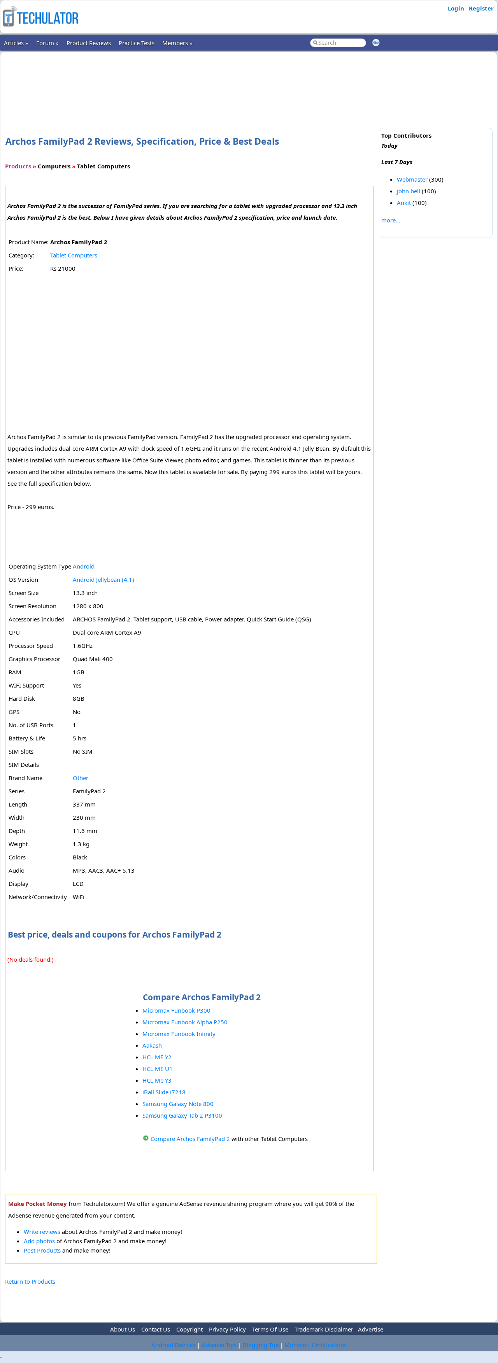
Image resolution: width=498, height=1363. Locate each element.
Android (84, 566)
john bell (408, 191)
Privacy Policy (227, 1329)
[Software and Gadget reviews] (40, 29)
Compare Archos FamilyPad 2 (190, 1139)
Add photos (39, 1241)
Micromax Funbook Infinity (179, 1034)
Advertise (370, 1329)
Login (456, 8)
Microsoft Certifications (315, 1345)
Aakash (152, 1045)
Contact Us (155, 1329)
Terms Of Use (270, 1329)
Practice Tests (136, 43)
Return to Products (30, 1281)
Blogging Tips (261, 1345)
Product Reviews (89, 43)
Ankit (404, 202)
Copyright (189, 1329)
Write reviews (42, 1231)
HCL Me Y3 (157, 1080)
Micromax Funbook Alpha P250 (185, 1022)
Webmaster (412, 179)
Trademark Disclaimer (324, 1329)
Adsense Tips (219, 1345)
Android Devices (173, 1345)
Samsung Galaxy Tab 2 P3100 (182, 1115)
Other (80, 778)
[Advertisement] (191, 81)
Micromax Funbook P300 (176, 1010)
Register (481, 8)
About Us (122, 1329)
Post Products (42, 1250)
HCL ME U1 (157, 1069)
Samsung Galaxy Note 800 (178, 1104)
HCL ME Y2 (157, 1057)
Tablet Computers (73, 255)
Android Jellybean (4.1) (103, 579)
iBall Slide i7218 (164, 1092)
